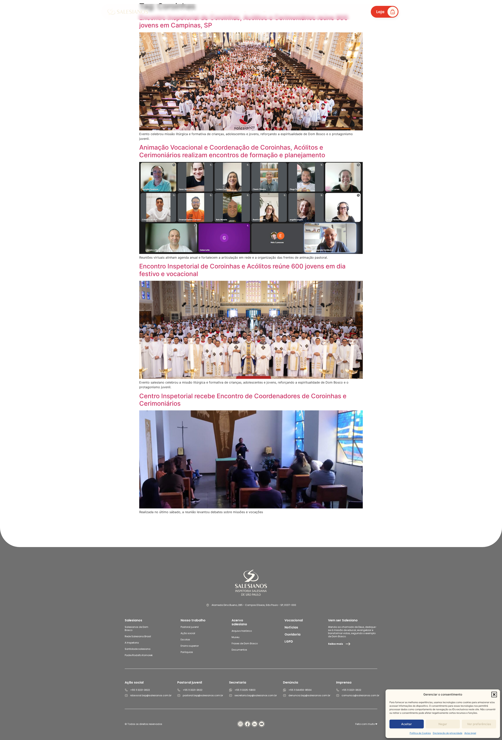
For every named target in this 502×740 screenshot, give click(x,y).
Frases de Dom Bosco (245, 643)
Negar (442, 724)
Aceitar (406, 724)
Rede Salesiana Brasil (138, 636)
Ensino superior (190, 645)
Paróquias (187, 652)
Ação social (188, 633)
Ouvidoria (292, 634)
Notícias (291, 627)
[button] (494, 694)
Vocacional (294, 620)
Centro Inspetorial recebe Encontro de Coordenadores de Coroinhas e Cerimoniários (242, 399)
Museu (235, 637)
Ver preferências (479, 724)
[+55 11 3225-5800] (230, 690)
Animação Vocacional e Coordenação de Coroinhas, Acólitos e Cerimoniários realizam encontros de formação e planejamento (232, 151)
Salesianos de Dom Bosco (136, 628)
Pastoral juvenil (190, 627)
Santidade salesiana (137, 649)
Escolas (185, 639)
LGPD (289, 641)
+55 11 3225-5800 (245, 690)
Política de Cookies (420, 733)
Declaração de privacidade (447, 733)
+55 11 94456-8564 (300, 690)
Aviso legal (470, 733)
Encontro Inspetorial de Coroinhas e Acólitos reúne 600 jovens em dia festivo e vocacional (242, 269)
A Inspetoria (132, 642)
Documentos (239, 649)
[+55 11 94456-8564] (284, 690)
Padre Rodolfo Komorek (139, 655)
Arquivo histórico (242, 631)
